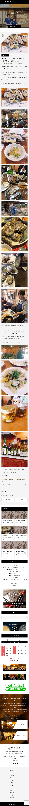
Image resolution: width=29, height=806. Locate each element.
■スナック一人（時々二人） (14, 569)
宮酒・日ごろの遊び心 (8, 63)
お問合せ (12, 782)
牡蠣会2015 (11, 479)
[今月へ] (22, 640)
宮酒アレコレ (10, 495)
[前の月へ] (18, 640)
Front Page (12, 770)
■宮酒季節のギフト (14, 573)
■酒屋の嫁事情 (14, 577)
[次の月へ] (26, 640)
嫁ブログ (12, 797)
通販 (11, 790)
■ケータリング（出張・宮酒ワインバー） (14, 567)
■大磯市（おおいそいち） (14, 571)
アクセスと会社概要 (12, 775)
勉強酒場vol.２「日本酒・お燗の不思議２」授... (8, 537)
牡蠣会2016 (18, 479)
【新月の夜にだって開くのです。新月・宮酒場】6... (21, 553)
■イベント (5, 55)
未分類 (14, 585)
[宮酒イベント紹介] (14, 721)
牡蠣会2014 (4, 479)
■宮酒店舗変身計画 (14, 575)
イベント (12, 780)
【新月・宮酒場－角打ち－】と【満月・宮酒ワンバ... (8, 522)
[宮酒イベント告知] (14, 731)
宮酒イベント (15, 660)
